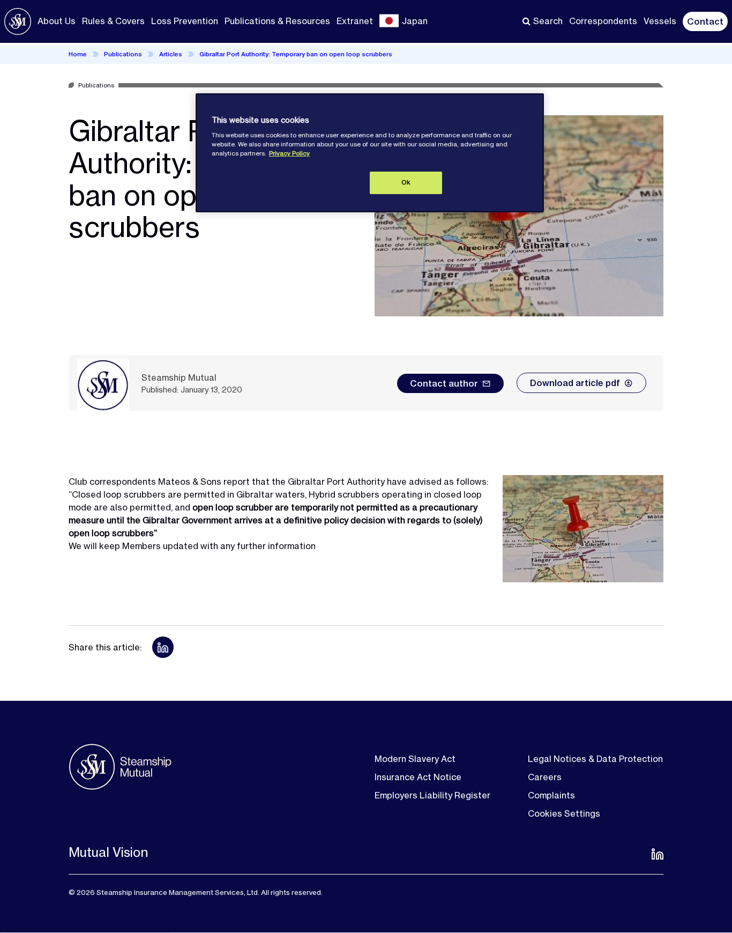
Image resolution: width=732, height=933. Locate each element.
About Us (57, 21)
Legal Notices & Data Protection (595, 758)
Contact (705, 21)
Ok (405, 182)
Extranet (355, 21)
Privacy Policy (289, 153)
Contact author (444, 383)
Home (78, 54)
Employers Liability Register (432, 795)
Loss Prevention (184, 21)
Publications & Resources (277, 21)
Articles (170, 54)
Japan (415, 21)
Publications (123, 54)
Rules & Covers (113, 21)
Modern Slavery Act (415, 758)
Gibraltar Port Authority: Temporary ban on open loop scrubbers (295, 54)
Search (548, 21)
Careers (545, 777)
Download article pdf (575, 382)
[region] (370, 152)
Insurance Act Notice (418, 777)
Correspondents (603, 21)
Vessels (660, 21)
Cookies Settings (564, 813)
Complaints (551, 795)
